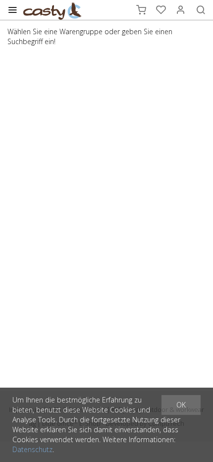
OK (181, 404)
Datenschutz (32, 449)
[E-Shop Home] (52, 10)
